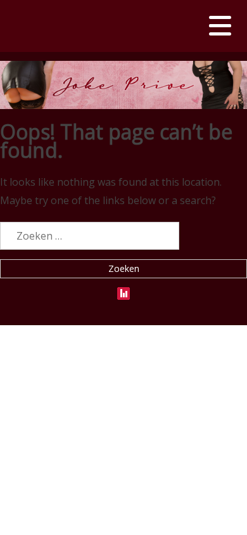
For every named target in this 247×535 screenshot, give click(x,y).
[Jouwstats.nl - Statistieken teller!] (123, 290)
